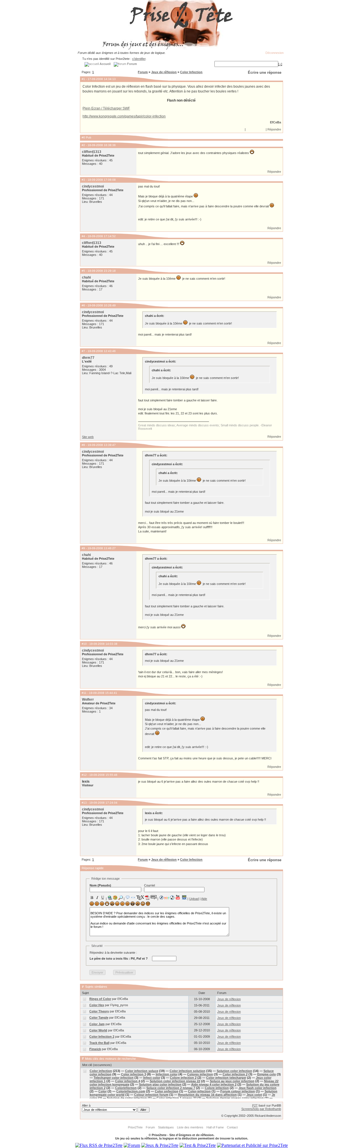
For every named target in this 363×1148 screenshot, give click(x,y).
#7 (83, 351)
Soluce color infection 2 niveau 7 (170, 1088)
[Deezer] (166, 897)
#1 (83, 79)
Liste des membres (190, 1127)
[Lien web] (109, 897)
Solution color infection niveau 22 (175, 1081)
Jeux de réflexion (164, 72)
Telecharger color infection (114, 1077)
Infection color (167, 1074)
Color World (98, 1030)
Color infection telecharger (226, 1077)
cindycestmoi (93, 186)
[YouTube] (178, 897)
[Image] (115, 897)
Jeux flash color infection (258, 1088)
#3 (83, 179)
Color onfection (166, 1091)
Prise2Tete (135, 1127)
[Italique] (97, 897)
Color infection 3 (133, 1074)
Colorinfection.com (130, 1091)
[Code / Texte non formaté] (133, 897)
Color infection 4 (127, 1081)
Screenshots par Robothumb (261, 1109)
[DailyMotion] (184, 897)
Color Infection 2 (101, 1036)
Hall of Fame (215, 1127)
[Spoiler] (154, 897)
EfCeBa (275, 122)
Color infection (101, 1071)
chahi (86, 277)
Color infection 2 (235, 1074)
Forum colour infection (237, 1091)
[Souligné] (102, 897)
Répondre (274, 129)
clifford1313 (91, 152)
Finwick (95, 1049)
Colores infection (200, 1074)
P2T (255, 1105)
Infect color (151, 1077)
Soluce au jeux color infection (232, 1081)
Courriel (149, 885)
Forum (143, 72)
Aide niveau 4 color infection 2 (214, 1084)
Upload (194, 898)
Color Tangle (98, 1017)
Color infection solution (187, 1071)
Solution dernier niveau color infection (235, 1098)
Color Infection (191, 72)
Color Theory (99, 1011)
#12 (84, 774)
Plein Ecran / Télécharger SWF (106, 108)
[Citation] (127, 897)
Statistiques (166, 1127)
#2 (83, 145)
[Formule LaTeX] (140, 897)
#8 (83, 444)
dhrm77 (88, 358)
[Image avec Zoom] (120, 897)
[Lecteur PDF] (147, 897)
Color (102, 1091)
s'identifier (138, 58)
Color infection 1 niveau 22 (177, 1098)
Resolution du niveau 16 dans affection (207, 1094)
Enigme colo (266, 1074)
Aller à (86, 1105)
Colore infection (217, 1088)
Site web (88, 437)
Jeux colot (254, 1094)
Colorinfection (126, 1088)
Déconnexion (274, 52)
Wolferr (88, 700)
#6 (83, 305)
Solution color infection (234, 1071)
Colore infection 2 (183, 1077)
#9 (83, 548)
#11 (84, 692)
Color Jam (97, 1024)
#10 (84, 643)
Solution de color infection (127, 1098)
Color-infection (199, 1091)
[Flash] (161, 897)
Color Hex (96, 1005)
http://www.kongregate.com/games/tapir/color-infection (124, 116)
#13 (84, 802)
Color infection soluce (141, 1071)
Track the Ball (99, 1042)
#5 (83, 270)
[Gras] (92, 897)
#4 (83, 236)
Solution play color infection (160, 1084)
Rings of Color (100, 998)
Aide (204, 898)
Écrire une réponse (264, 72)
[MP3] (172, 898)
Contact (232, 1127)
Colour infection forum (151, 1094)
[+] (280, 64)
